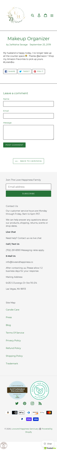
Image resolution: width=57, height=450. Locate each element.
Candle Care (12, 309)
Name (6, 99)
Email (6, 111)
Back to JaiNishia (31, 161)
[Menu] (52, 15)
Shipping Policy (14, 355)
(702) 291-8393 (13, 250)
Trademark (12, 363)
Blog (8, 325)
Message (7, 122)
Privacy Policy (13, 340)
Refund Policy (13, 348)
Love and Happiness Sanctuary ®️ (26, 429)
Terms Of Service (15, 332)
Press (9, 317)
